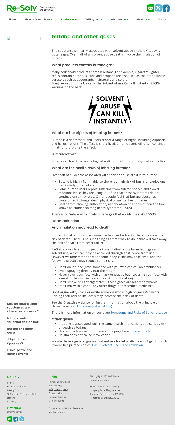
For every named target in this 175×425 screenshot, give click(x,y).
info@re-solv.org (15, 411)
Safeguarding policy (58, 389)
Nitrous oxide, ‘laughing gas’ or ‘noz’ (23, 320)
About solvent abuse (37, 19)
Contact (162, 19)
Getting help (93, 19)
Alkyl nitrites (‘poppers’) (16, 341)
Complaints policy (57, 397)
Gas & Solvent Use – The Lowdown (117, 345)
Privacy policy (55, 385)
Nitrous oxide (140, 331)
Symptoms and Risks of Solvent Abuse (139, 312)
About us (142, 19)
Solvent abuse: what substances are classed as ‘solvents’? (23, 307)
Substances (67, 19)
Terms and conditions (59, 381)
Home (12, 19)
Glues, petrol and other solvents (19, 352)
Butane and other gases (20, 331)
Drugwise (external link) (94, 306)
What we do (119, 19)
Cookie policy (55, 393)
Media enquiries (56, 400)
